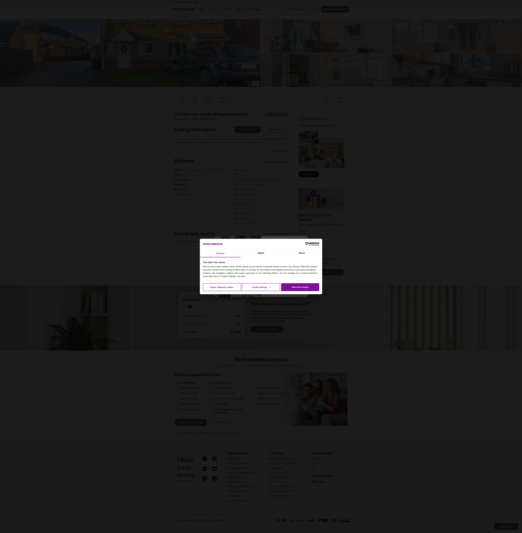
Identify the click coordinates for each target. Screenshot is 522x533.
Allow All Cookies (300, 287)
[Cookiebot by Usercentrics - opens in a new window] (307, 244)
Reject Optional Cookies (222, 287)
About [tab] (302, 253)
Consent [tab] (220, 253)
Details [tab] (261, 253)
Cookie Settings (259, 287)
